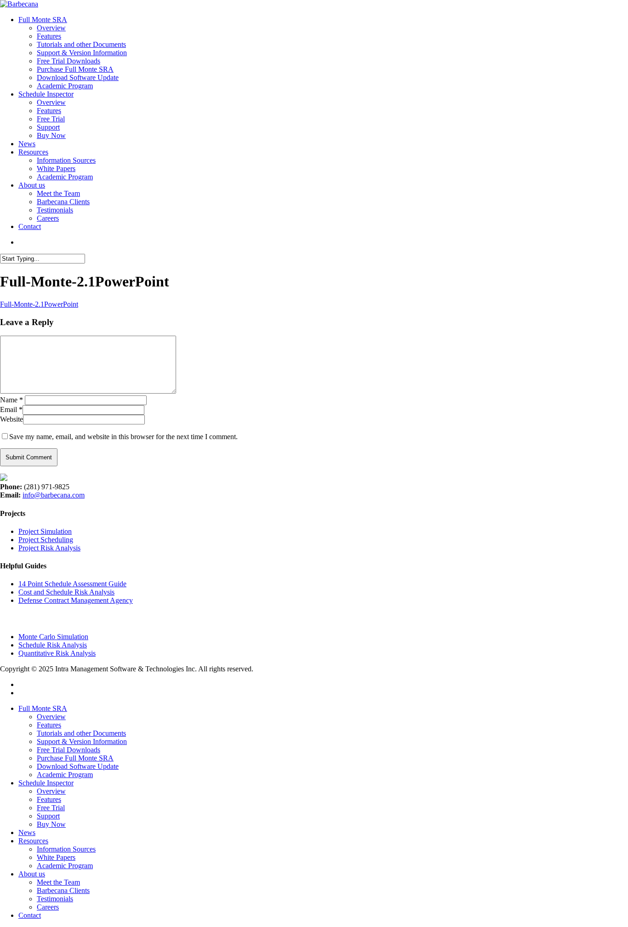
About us (31, 874)
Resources (33, 841)
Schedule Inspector (46, 783)
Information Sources (66, 849)
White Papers (56, 857)
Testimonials (55, 899)
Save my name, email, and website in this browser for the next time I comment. (123, 437)
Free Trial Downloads (68, 750)
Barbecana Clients (63, 890)
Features (49, 725)
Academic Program (65, 774)
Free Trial (51, 808)
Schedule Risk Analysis (52, 645)
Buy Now (51, 824)
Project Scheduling (45, 540)
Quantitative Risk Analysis (57, 653)
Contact (29, 915)
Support (48, 816)
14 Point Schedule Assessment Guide (72, 584)
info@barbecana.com (54, 495)
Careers (48, 907)
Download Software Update (78, 766)
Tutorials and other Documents (81, 733)
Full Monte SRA (42, 708)
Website (11, 419)
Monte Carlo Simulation (53, 637)
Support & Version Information (82, 741)
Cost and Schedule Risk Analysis (66, 592)
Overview (51, 717)
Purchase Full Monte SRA (75, 758)
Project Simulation (45, 531)
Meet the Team (58, 882)
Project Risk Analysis (49, 548)
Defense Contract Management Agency (75, 600)
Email (11, 409)
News (26, 832)
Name (11, 400)
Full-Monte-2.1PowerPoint (39, 304)
